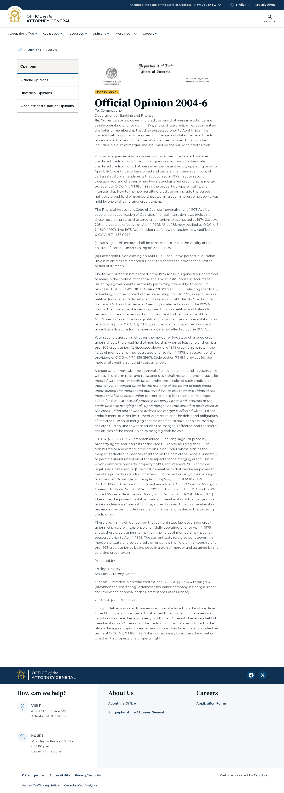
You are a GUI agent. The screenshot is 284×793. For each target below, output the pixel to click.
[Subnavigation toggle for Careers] (158, 34)
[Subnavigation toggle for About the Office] (38, 34)
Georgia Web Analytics (81, 785)
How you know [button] (205, 4)
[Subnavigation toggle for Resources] (88, 34)
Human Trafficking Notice (41, 785)
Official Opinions (34, 80)
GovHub (260, 775)
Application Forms (211, 703)
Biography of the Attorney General (136, 712)
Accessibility (59, 775)
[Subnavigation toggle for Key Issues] (63, 34)
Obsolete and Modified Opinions (47, 106)
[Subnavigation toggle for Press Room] (137, 34)
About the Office (122, 703)
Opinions (34, 50)
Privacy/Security (88, 775)
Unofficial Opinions (36, 93)
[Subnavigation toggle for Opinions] (110, 34)
